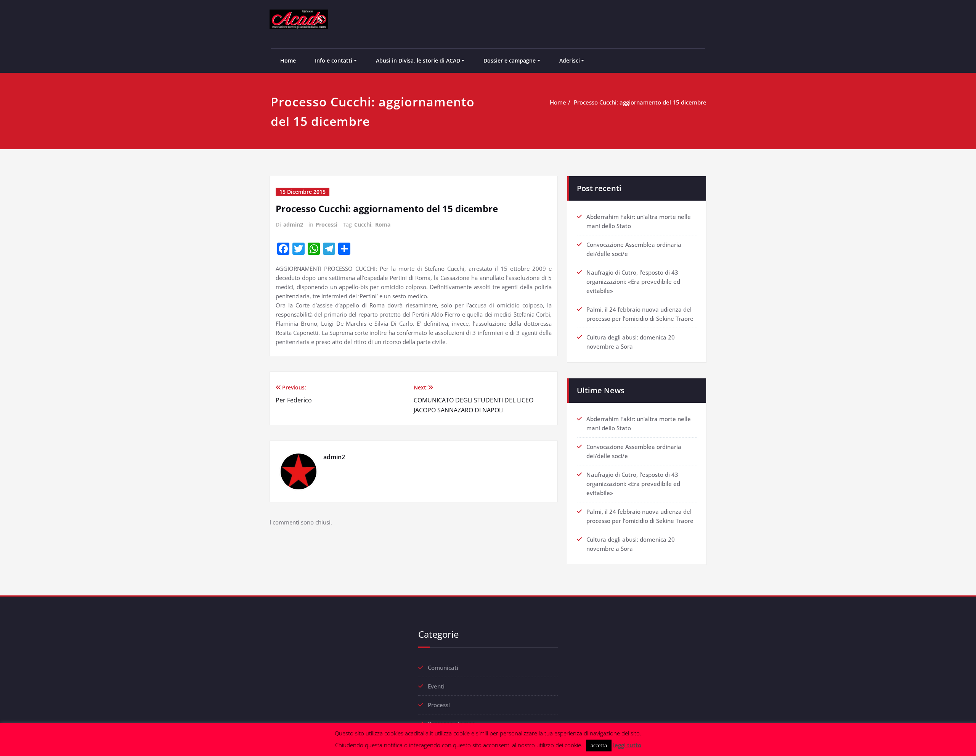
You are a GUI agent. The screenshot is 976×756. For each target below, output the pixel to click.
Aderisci (569, 60)
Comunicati (443, 667)
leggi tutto (627, 745)
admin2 (293, 224)
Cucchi (362, 224)
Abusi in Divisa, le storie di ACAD (418, 60)
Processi (326, 224)
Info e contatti (333, 60)
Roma (382, 224)
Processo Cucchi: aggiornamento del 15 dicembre (640, 102)
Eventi (436, 686)
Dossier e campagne (509, 60)
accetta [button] (599, 745)
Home (288, 60)
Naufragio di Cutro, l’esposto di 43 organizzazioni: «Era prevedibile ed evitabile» (633, 281)
